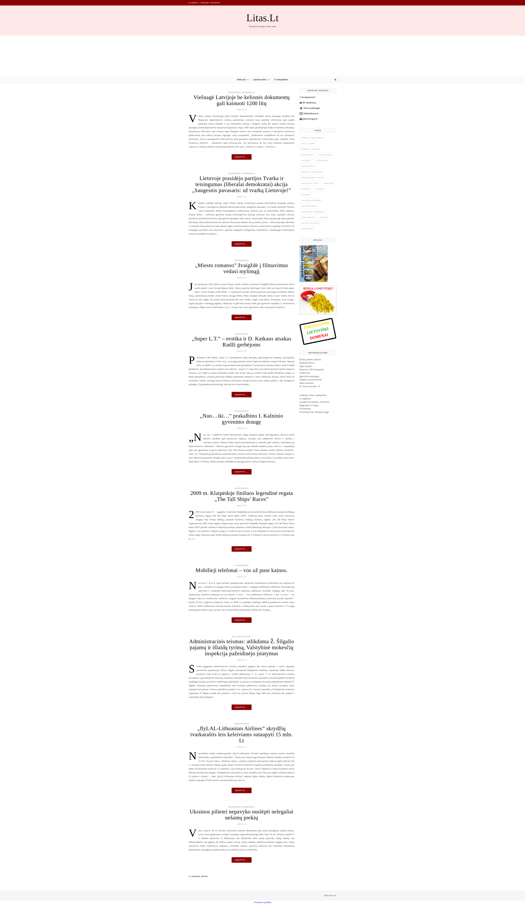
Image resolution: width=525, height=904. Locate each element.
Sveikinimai (304, 372)
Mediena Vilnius (306, 362)
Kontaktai (215, 3)
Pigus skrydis (305, 366)
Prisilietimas (305, 408)
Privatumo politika (262, 902)
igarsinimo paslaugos (309, 376)
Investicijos (307, 155)
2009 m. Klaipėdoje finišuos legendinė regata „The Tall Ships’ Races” (241, 496)
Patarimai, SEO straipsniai (311, 369)
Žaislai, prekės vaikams (310, 359)
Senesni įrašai (199, 876)
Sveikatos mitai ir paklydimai (312, 395)
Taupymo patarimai (311, 200)
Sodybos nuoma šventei (310, 379)
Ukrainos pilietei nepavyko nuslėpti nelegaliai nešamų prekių (242, 814)
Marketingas (308, 166)
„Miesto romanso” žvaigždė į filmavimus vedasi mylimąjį (241, 268)
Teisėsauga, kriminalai (241, 92)
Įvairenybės (307, 229)
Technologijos (309, 206)
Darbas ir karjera (310, 149)
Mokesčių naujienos (312, 172)
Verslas (241, 79)
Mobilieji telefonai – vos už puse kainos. (242, 570)
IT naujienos (281, 79)
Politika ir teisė (241, 636)
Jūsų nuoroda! (309, 386)
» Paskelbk (204, 3)
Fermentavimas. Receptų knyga (314, 412)
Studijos (319, 189)
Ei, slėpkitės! (305, 398)
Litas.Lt (262, 18)
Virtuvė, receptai (310, 223)
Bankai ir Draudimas (312, 138)
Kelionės (306, 160)
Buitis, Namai (308, 143)
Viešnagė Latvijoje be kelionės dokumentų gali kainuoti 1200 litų (241, 100)
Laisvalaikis (260, 79)
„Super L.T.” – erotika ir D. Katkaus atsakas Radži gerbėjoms (241, 341)
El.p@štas (193, 3)
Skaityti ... (241, 157)
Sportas (305, 189)
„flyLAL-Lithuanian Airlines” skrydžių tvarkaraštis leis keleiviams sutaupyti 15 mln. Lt (241, 734)
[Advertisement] (262, 56)
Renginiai (328, 183)
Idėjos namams (306, 383)
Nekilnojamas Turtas (312, 178)
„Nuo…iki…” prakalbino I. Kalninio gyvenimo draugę (241, 419)
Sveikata (305, 195)
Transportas (241, 724)
